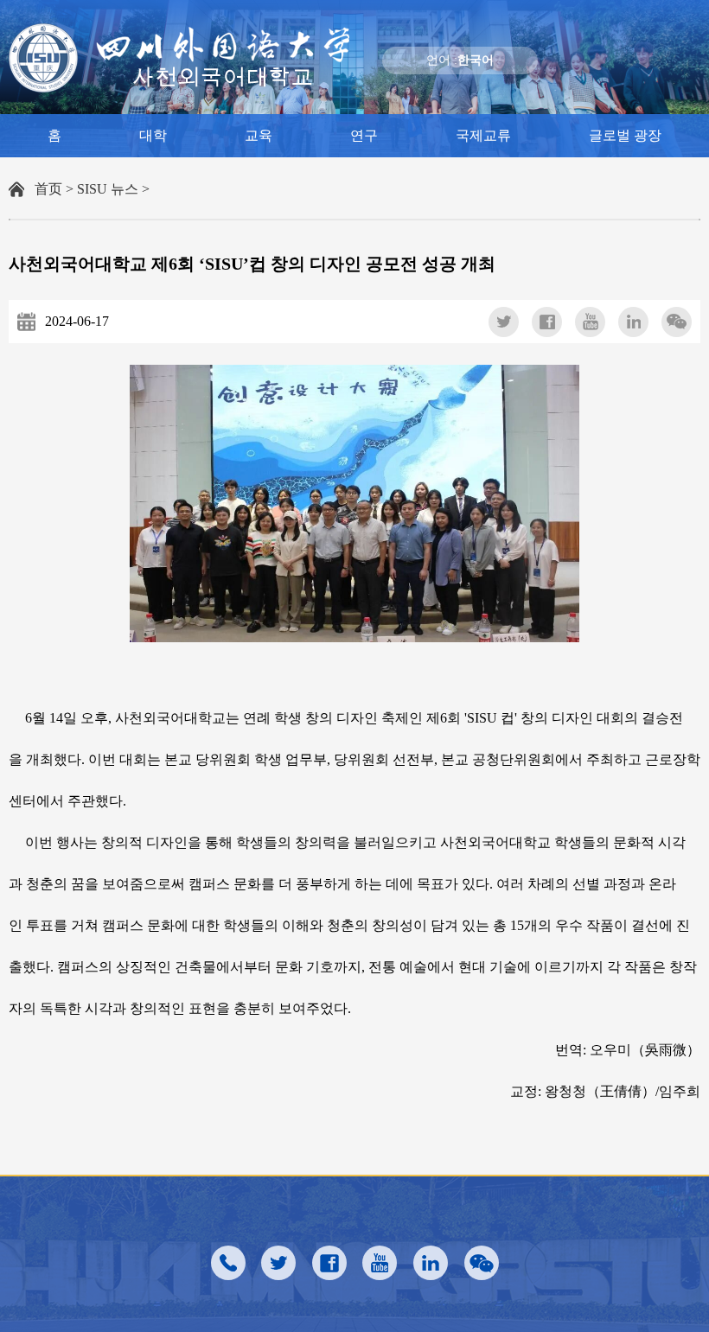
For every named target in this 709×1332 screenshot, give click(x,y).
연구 (364, 135)
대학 (153, 135)
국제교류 (483, 135)
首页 (48, 189)
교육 (258, 135)
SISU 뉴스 (107, 189)
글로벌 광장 (625, 135)
